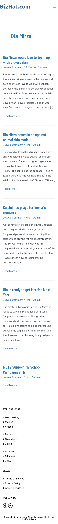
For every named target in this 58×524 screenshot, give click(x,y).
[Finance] (29, 451)
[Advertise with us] (29, 488)
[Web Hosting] (29, 417)
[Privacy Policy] (29, 483)
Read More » (10, 115)
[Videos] (29, 426)
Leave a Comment (13, 67)
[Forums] (29, 434)
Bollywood (31, 67)
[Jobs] (29, 461)
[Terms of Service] (29, 478)
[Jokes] (29, 443)
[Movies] (29, 422)
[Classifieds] (29, 439)
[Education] (29, 456)
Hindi (28, 144)
